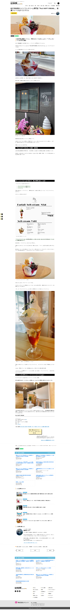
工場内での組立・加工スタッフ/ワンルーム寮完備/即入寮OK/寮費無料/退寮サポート (45, 476)
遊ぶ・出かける (35, 589)
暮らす (34, 591)
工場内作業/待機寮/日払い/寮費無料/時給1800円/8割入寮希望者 (25, 575)
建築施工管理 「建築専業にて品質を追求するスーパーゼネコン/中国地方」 (25, 568)
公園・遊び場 (19, 546)
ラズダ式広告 (35, 597)
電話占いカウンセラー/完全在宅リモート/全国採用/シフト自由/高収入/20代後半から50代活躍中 (25, 456)
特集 (42, 589)
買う (34, 593)
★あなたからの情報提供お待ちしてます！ (48, 440)
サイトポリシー (51, 597)
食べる (34, 587)
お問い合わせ (51, 587)
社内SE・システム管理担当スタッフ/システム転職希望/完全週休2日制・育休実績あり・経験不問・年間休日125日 (25, 561)
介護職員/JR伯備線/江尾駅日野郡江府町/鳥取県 (23, 475)
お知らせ (42, 595)
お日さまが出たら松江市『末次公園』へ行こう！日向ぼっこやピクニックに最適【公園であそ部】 (34, 426)
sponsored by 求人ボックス (51, 452)
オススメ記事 (43, 587)
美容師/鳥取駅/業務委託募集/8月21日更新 (22, 581)
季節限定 (30, 546)
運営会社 (50, 593)
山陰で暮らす (43, 591)
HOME (16, 445)
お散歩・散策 (45, 546)
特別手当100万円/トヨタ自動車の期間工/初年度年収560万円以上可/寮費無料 (45, 462)
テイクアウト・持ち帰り (37, 546)
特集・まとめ (35, 595)
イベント (42, 593)
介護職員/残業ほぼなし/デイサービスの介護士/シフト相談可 (45, 469)
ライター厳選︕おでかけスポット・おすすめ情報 (24, 445)
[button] (35, 431)
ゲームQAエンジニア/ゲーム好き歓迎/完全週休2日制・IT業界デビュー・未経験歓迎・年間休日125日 (45, 561)
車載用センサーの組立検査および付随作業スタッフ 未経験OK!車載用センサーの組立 (45, 456)
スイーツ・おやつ (25, 546)
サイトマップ (51, 595)
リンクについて (51, 591)
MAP (25, 419)
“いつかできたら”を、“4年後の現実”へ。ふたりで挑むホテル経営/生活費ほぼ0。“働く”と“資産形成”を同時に (25, 462)
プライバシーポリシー (52, 589)
